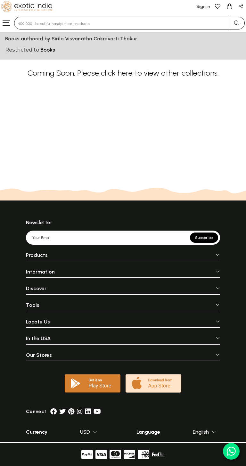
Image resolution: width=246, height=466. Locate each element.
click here (117, 73)
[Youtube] (97, 411)
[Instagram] (80, 411)
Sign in (203, 6)
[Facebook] (53, 411)
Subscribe (204, 237)
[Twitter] (62, 411)
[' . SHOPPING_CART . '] (229, 6)
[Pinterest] (71, 411)
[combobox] (121, 23)
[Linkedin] (88, 411)
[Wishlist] (218, 6)
